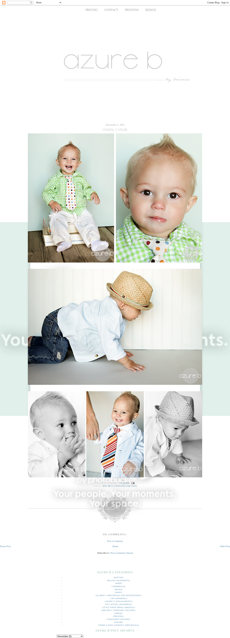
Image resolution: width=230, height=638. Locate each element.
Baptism (118, 577)
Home (115, 546)
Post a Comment (115, 541)
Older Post (225, 546)
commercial (119, 586)
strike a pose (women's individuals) (118, 625)
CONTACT (111, 10)
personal (118, 616)
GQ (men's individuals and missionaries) (119, 595)
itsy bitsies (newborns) (118, 604)
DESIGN (150, 10)
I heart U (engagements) (119, 601)
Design (118, 589)
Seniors (118, 622)
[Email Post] (132, 483)
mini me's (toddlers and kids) (120, 486)
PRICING (92, 10)
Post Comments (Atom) (122, 553)
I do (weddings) (118, 598)
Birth (119, 583)
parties (118, 613)
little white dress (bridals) (118, 607)
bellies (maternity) (118, 581)
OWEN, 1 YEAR (115, 130)
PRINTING (132, 10)
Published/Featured (118, 619)
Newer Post (5, 546)
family (118, 592)
